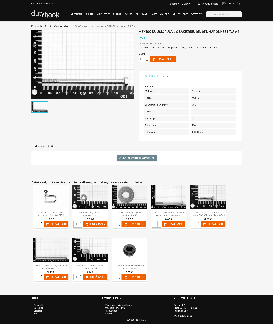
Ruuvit (117, 14)
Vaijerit (164, 14)
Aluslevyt (103, 14)
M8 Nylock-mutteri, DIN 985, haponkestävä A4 (90, 267)
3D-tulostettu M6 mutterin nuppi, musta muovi (129, 267)
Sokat (128, 14)
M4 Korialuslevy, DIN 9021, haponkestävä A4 (90, 214)
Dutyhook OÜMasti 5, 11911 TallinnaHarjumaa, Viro (185, 308)
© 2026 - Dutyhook (136, 320)
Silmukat (141, 14)
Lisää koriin (163, 59)
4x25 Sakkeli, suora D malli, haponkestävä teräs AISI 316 (50, 214)
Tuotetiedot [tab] (151, 76)
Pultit (89, 14)
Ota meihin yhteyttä (42, 3)
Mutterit (76, 14)
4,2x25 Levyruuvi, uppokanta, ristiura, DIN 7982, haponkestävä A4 (208, 214)
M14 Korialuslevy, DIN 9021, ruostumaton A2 (129, 214)
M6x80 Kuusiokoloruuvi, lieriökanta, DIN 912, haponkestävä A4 (169, 214)
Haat (153, 14)
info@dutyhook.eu (183, 316)
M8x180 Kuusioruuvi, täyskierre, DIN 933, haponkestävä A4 (51, 267)
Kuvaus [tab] (166, 76)
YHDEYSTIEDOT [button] (184, 298)
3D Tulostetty (192, 14)
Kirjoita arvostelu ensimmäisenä (138, 157)
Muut (176, 14)
